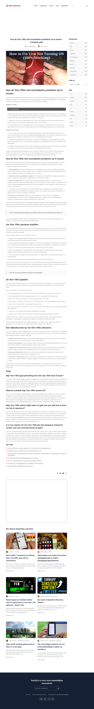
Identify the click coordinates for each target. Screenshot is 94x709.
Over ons (28, 694)
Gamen (78, 43)
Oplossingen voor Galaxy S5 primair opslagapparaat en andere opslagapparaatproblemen (51, 558)
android (78, 97)
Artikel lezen (9, 571)
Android (78, 64)
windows (78, 101)
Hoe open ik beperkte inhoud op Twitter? (50, 601)
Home (35, 5)
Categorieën (43, 5)
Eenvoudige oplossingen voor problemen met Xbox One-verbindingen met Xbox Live (38, 212)
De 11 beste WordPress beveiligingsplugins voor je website (22, 458)
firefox (78, 125)
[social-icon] (41, 699)
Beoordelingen (78, 57)
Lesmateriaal (78, 71)
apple (78, 122)
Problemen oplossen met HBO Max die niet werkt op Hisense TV (24, 450)
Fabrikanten (53, 640)
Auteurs (51, 5)
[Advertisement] (47, 20)
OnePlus (59, 640)
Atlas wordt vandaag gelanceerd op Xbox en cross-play (20, 645)
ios (78, 108)
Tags (57, 5)
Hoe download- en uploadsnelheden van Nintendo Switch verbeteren (25, 463)
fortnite (78, 111)
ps (78, 94)
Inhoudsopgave (14, 109)
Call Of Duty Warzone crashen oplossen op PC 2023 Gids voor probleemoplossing (28, 448)
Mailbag (33, 46)
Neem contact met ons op (39, 694)
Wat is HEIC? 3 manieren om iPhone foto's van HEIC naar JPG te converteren (20, 558)
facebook (78, 115)
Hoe (27, 46)
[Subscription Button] (58, 688)
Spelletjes (55, 596)
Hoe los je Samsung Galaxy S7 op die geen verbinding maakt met (24, 460)
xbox (78, 104)
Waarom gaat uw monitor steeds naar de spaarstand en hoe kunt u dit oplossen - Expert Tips (20, 602)
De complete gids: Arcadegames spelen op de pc (20, 466)
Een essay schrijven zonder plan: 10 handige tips (28, 272)
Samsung (78, 67)
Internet (17, 552)
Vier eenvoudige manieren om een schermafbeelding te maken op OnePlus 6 (51, 646)
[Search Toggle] (87, 5)
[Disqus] (36, 501)
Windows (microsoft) (23, 640)
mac (78, 118)
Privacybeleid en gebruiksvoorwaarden (58, 694)
